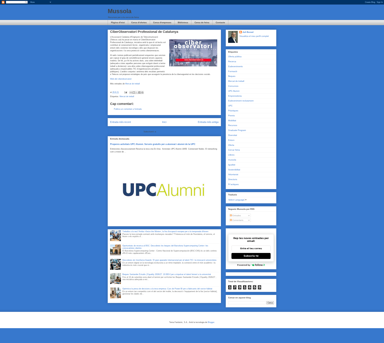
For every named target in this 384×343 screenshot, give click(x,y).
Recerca (232, 61)
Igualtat (231, 164)
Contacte (220, 22)
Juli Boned (248, 32)
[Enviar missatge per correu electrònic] (125, 92)
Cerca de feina (202, 22)
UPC (230, 105)
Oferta (231, 145)
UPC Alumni (233, 91)
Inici (164, 122)
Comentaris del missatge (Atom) (171, 132)
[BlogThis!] (133, 92)
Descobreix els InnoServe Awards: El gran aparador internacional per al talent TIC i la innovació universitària (169, 260)
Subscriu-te (251, 255)
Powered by (243, 265)
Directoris (232, 179)
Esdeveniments (235, 66)
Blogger (211, 322)
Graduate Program (237, 130)
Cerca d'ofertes (139, 22)
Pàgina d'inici (118, 22)
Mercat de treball (132, 84)
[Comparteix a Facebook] (139, 92)
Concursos (233, 86)
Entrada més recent (120, 122)
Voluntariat (233, 174)
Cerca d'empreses (162, 22)
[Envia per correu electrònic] (130, 92)
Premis (231, 115)
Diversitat (232, 135)
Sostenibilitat (234, 169)
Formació (232, 71)
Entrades (236, 215)
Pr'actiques (233, 184)
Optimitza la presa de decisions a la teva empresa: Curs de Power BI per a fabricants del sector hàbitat (167, 289)
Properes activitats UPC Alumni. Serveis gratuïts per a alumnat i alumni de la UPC (152, 144)
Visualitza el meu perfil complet (254, 36)
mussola (232, 160)
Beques (231, 76)
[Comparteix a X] (136, 92)
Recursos (232, 125)
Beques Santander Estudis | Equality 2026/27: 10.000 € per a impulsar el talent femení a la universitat (166, 274)
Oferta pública (235, 56)
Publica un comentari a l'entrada (128, 109)
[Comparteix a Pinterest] (142, 92)
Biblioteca (183, 22)
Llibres (231, 155)
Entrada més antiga (208, 122)
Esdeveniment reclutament (241, 100)
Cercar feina (234, 150)
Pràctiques (233, 110)
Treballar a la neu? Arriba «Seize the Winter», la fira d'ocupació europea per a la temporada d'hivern (165, 231)
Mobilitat (232, 120)
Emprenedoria (235, 96)
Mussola (119, 11)
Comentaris (237, 220)
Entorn (231, 140)
